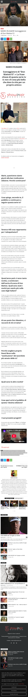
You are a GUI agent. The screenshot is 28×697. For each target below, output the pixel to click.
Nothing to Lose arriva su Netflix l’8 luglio (17, 542)
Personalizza (14, 690)
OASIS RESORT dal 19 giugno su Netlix (16, 555)
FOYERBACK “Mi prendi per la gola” (21, 466)
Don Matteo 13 (22, 450)
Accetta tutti (14, 687)
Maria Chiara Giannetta (10, 452)
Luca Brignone (22, 451)
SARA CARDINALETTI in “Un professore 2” (13, 583)
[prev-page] (13, 511)
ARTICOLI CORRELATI (9, 498)
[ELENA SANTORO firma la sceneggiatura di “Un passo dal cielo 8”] (4, 600)
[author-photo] (14, 473)
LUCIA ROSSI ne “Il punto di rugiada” (16, 617)
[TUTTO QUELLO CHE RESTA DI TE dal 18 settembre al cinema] (23, 503)
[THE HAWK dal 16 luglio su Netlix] (14, 525)
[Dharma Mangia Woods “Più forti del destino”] (4, 593)
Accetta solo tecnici (14, 694)
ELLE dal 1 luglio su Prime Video (15, 549)
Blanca (5, 450)
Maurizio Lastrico (24, 452)
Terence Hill (10, 455)
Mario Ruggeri (17, 452)
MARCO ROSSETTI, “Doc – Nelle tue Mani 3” (17, 604)
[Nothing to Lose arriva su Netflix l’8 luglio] (4, 544)
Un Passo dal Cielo (16, 455)
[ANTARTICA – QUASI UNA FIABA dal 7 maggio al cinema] (5, 503)
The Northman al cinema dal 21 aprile (7, 466)
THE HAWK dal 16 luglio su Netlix (10, 535)
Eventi (5, 27)
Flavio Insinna (3, 451)
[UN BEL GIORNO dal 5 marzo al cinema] (14, 503)
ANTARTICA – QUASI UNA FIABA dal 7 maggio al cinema (5, 508)
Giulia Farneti (4, 35)
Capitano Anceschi (10, 450)
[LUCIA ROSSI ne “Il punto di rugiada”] (4, 619)
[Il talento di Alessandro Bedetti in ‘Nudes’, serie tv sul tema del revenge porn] (4, 613)
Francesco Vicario (10, 451)
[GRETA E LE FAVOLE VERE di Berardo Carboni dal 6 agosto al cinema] (4, 653)
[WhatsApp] (11, 39)
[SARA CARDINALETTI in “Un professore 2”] (14, 573)
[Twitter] (5, 39)
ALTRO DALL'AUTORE (18, 498)
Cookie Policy (21, 683)
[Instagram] (14, 643)
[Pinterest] (8, 39)
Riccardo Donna (4, 455)
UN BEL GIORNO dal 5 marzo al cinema (13, 508)
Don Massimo (17, 450)
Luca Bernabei (16, 451)
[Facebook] (2, 39)
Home (1, 27)
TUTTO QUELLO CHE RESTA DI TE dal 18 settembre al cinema (22, 508)
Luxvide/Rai (3, 452)
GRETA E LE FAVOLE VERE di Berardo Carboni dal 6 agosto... (16, 652)
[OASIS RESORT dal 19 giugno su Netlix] (4, 557)
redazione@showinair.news (16, 640)
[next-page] (14, 511)
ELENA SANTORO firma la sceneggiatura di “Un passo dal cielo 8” (17, 599)
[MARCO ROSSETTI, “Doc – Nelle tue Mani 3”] (4, 606)
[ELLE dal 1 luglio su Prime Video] (4, 551)
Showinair (5, 447)
